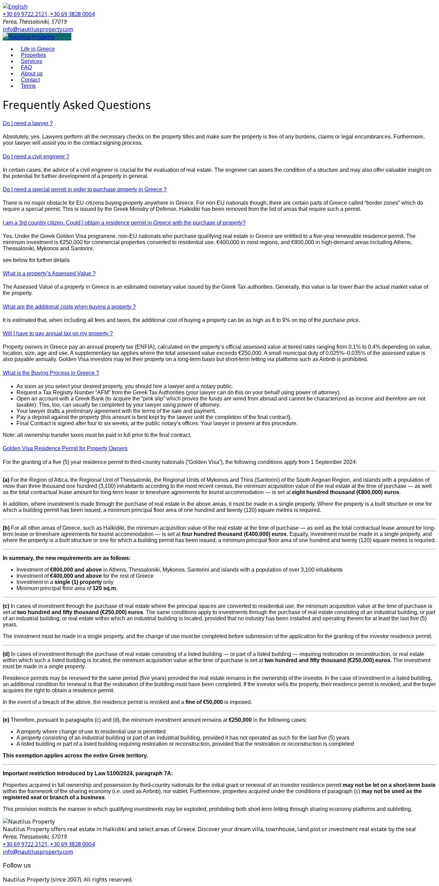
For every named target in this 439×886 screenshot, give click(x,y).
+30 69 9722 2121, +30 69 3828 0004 (49, 14)
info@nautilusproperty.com (38, 29)
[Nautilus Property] (29, 36)
